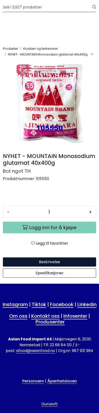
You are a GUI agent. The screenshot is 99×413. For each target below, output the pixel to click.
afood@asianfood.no (35, 350)
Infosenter (75, 316)
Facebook (62, 304)
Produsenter (50, 321)
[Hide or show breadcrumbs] (92, 54)
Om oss (18, 316)
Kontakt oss (45, 316)
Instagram (15, 304)
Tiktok (39, 304)
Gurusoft (49, 404)
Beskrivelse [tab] (49, 262)
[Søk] (94, 7)
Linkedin (87, 304)
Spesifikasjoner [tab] (50, 273)
